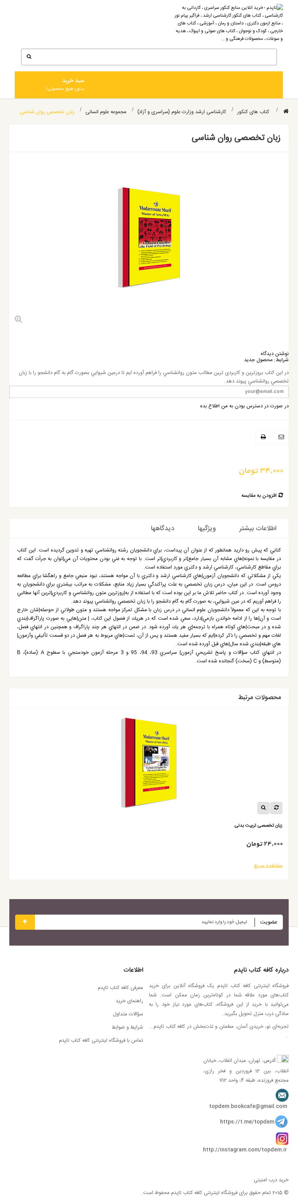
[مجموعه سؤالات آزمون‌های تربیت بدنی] (74, 766)
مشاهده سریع (193, 866)
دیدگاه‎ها (162, 528)
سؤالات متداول (128, 1014)
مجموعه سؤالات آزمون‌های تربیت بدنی (172, 825)
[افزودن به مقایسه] (202, 808)
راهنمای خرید (129, 1001)
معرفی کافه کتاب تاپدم (120, 988)
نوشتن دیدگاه (275, 354)
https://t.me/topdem (247, 1122)
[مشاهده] (189, 808)
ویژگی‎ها (207, 528)
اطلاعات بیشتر (258, 528)
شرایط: (281, 360)
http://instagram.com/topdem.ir (245, 1150)
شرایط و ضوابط (127, 1027)
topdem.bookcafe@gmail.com (248, 1106)
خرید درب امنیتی (271, 1180)
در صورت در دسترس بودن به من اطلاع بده (244, 406)
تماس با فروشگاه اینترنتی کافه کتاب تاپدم (101, 1040)
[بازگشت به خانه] (286, 112)
